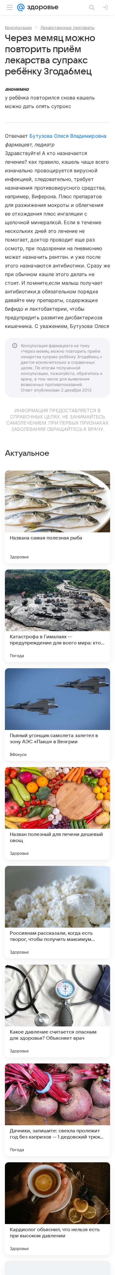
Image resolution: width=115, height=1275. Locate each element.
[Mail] (21, 7)
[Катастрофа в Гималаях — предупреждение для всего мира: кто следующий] (57, 615)
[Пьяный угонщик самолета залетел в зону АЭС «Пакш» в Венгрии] (57, 714)
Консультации (18, 27)
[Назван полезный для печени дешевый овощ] (57, 813)
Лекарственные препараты (67, 27)
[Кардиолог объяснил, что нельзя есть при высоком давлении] (57, 1208)
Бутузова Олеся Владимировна (67, 136)
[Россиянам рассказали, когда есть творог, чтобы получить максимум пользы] (57, 912)
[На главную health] (42, 7)
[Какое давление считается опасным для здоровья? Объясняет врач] (57, 1011)
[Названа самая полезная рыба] (57, 517)
